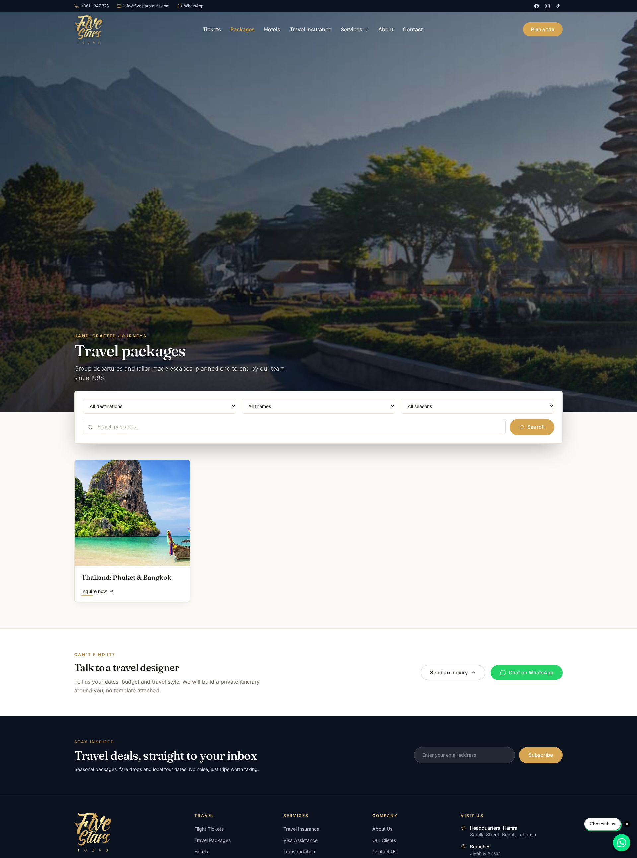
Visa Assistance (300, 840)
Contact (413, 29)
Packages (242, 29)
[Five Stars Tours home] (88, 29)
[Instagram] (547, 6)
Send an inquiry (449, 672)
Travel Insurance (310, 29)
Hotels (272, 29)
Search (536, 427)
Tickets (212, 29)
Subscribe (541, 755)
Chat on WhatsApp (531, 672)
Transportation (299, 851)
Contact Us (384, 851)
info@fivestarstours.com (146, 5)
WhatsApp (193, 5)
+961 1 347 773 (95, 5)
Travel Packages (212, 840)
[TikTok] (558, 6)
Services (351, 29)
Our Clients (384, 840)
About (385, 29)
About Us (382, 829)
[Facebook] (536, 6)
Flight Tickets (209, 829)
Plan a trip (542, 29)
